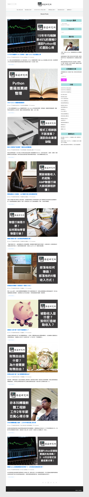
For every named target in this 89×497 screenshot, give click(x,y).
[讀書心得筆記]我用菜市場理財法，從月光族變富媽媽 (70, 144)
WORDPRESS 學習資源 (65, 89)
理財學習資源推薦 (64, 122)
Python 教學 (63, 111)
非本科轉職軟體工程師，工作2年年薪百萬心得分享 (21, 422)
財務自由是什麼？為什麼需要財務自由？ (18, 374)
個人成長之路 (23, 425)
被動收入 (27, 196)
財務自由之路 (63, 118)
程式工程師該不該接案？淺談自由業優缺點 (19, 147)
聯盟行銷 (23, 196)
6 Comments (32, 105)
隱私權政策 (80, 490)
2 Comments (31, 57)
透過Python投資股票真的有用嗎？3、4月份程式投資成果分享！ (25, 467)
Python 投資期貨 (64, 100)
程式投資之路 (63, 96)
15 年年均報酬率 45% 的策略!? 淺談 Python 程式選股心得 (24, 54)
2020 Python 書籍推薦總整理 (15, 102)
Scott (9, 57)
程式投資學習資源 (64, 102)
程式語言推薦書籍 (24, 105)
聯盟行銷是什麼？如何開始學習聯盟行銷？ (19, 238)
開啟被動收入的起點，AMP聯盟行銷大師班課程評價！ (22, 194)
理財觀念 (23, 376)
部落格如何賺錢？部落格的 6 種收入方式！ (19, 285)
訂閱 (64, 79)
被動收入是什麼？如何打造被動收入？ (18, 330)
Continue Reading (11, 64)
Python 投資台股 (24, 57)
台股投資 (62, 120)
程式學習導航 (29, 425)
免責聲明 (76, 490)
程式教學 (62, 109)
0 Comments (33, 196)
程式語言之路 (63, 105)
